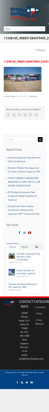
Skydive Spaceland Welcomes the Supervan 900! (22, 285)
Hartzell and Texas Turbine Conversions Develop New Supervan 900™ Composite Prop (23, 210)
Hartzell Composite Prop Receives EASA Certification (28, 256)
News (39, 313)
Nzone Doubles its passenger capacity (26, 272)
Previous (41, 50)
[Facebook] (19, 232)
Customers (39, 307)
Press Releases (39, 322)
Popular (12, 247)
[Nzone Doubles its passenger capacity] (11, 270)
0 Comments (33, 96)
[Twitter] (24, 232)
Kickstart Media (32, 372)
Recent (24, 247)
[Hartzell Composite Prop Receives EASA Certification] (11, 254)
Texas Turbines (10, 96)
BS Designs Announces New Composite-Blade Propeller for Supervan (22, 196)
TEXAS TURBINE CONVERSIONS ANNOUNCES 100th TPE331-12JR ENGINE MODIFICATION (24, 182)
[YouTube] (29, 232)
